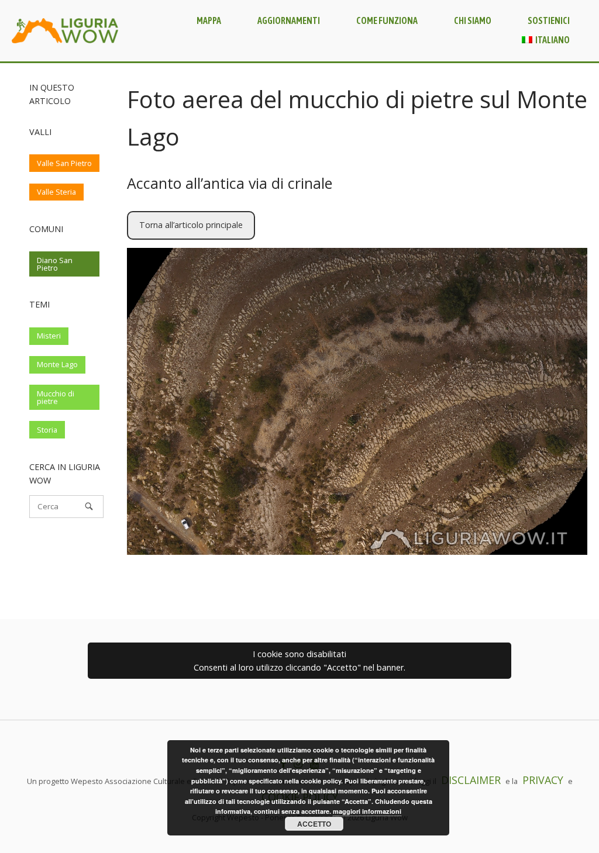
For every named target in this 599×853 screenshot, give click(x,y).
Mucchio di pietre (55, 397)
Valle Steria (56, 192)
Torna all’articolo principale (191, 224)
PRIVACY (542, 780)
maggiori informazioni (367, 811)
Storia (47, 429)
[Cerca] (89, 506)
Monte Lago (57, 364)
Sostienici (549, 20)
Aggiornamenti (288, 20)
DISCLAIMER (471, 780)
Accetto (314, 824)
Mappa (209, 20)
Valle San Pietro (64, 163)
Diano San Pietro (55, 264)
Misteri (49, 335)
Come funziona (387, 20)
